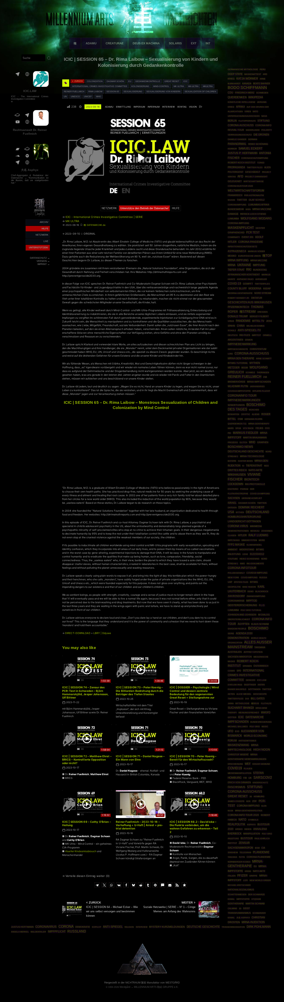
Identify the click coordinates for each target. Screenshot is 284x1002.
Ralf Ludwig (258, 535)
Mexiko (232, 256)
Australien (235, 652)
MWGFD (265, 712)
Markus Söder (256, 251)
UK (250, 778)
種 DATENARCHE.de (94, 225)
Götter (232, 717)
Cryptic (245, 414)
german (252, 139)
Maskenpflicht (241, 227)
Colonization (94, 81)
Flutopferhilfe (247, 121)
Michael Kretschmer (239, 885)
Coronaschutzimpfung (254, 158)
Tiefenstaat (254, 465)
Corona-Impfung (238, 223)
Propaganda (236, 167)
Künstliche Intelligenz (241, 102)
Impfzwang (234, 540)
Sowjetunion (236, 405)
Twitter (242, 200)
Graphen (262, 442)
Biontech (251, 479)
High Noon (261, 749)
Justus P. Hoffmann (242, 153)
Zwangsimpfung (256, 596)
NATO (242, 819)
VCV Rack (248, 428)
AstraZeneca (237, 251)
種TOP (267, 255)
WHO (98, 96)
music (265, 726)
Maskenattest (252, 74)
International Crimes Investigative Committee (99, 86)
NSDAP (267, 288)
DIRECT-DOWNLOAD (77, 633)
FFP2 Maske (236, 544)
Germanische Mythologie (243, 69)
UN (65, 96)
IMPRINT (42, 264)
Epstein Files (241, 582)
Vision (193, 106)
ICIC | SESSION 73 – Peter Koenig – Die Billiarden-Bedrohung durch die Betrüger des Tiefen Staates (139, 691)
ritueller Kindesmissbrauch (80, 851)
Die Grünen (261, 134)
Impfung (259, 265)
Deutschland (257, 512)
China (241, 325)
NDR (248, 801)
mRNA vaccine (258, 260)
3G (250, 797)
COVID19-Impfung (257, 573)
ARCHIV (44, 222)
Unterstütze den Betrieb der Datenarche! (144, 208)
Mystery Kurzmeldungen (167, 927)
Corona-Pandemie (250, 241)
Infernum (154, 106)
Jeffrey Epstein (253, 652)
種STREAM (248, 311)
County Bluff (237, 288)
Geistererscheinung (242, 605)
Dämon (249, 340)
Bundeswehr (236, 209)
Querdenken (237, 97)
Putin (242, 857)
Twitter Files (255, 167)
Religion (129, 927)
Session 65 (112, 91)
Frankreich (235, 195)
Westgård (125, 987)
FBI (245, 778)
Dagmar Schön (115, 81)
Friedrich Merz (244, 92)
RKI (248, 269)
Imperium (139, 106)
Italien (232, 876)
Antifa (261, 685)
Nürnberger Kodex (239, 862)
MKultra (208, 86)
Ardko (239, 829)
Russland (76, 931)
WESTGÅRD (172, 982)
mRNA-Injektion (253, 922)
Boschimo (258, 628)
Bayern (232, 461)
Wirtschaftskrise (253, 181)
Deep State (235, 74)
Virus (231, 321)
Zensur (244, 842)
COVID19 (235, 768)
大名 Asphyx (29, 170)
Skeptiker (250, 685)
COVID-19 (234, 283)
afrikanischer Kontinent (244, 274)
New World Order (260, 880)
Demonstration (238, 638)
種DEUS (255, 703)
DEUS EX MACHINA (146, 43)
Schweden (262, 93)
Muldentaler (38, 932)
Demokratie (82, 927)
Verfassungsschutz (240, 135)
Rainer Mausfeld (237, 689)
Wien (248, 209)
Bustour (247, 838)
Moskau (254, 531)
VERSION (42, 261)
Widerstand (246, 549)
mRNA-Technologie (252, 456)
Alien (267, 167)
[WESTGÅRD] (142, 973)
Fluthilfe (266, 703)
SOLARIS (175, 43)
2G (240, 909)
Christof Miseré (238, 754)
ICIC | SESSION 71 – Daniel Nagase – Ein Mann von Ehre (140, 758)
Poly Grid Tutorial (251, 610)
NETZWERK (42, 235)
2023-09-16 (93, 106)
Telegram (245, 852)
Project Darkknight (256, 176)
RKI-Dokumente (255, 563)
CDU (230, 92)
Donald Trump (238, 316)
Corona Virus (238, 526)
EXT (193, 43)
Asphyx (251, 824)
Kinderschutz (260, 783)
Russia (263, 577)
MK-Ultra (193, 86)
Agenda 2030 (244, 633)
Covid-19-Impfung (260, 493)
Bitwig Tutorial (238, 363)
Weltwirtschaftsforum (246, 190)
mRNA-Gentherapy (258, 424)
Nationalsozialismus (241, 889)
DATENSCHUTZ (38, 258)
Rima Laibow (95, 91)
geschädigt (252, 172)
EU (129, 81)
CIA (263, 848)
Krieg (231, 78)
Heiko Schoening (249, 559)
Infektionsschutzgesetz (242, 246)
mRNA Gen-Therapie (241, 358)
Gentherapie (236, 903)
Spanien (247, 666)
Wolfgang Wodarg (256, 218)
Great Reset (171, 81)
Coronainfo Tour (242, 395)
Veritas (181, 106)
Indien (247, 829)
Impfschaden (238, 721)
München (254, 410)
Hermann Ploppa (253, 419)
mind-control (161, 86)
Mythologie (242, 703)
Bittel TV (258, 320)
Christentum (258, 349)
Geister (260, 228)
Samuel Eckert (250, 148)
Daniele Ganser (237, 139)
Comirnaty (234, 237)
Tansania (259, 647)
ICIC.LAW (29, 91)
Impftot (256, 335)
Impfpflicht (57, 931)
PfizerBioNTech (238, 307)
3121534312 (257, 554)
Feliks (259, 428)
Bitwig (254, 582)
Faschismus (236, 787)
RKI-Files (244, 335)
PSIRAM (244, 489)
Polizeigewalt (236, 573)
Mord (262, 540)
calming (232, 908)
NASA (264, 116)
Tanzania (232, 857)
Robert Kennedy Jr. (238, 298)
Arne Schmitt (264, 358)
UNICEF (88, 96)
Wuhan (231, 200)
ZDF (254, 801)
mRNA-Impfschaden (259, 381)
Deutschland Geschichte (246, 451)
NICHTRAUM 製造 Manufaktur (142, 982)
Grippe (253, 876)
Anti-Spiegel (113, 926)
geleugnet (235, 181)
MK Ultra (179, 86)
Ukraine (244, 265)
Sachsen (234, 498)
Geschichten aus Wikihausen (250, 302)
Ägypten (243, 624)
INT (208, 43)
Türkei (260, 163)
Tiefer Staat (236, 269)
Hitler (242, 535)
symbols (253, 820)
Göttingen (254, 689)
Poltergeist (235, 172)
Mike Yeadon (249, 587)
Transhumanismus (239, 913)
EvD (237, 731)
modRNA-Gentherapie (240, 293)
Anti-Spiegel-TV (249, 330)
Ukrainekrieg (257, 386)
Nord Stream (262, 293)
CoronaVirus (46, 926)
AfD (240, 176)
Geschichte (260, 694)
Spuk (238, 428)
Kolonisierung (140, 86)
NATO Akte (259, 871)
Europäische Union (249, 256)
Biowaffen (233, 414)
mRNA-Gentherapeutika (248, 810)
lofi (245, 880)
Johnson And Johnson (242, 614)
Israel (232, 502)
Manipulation (251, 833)
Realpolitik (236, 824)
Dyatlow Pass (235, 685)
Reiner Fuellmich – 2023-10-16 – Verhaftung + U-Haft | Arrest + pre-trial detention (139, 825)
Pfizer (242, 875)
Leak (245, 554)
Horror (232, 149)
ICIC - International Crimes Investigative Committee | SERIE (104, 217)
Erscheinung (235, 764)
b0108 (244, 367)
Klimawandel (254, 545)
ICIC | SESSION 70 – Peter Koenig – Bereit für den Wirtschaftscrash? (193, 758)
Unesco (75, 96)
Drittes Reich (237, 470)
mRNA (232, 265)
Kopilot (96, 927)
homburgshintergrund (244, 516)
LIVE (45, 241)
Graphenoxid (236, 232)
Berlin (232, 120)
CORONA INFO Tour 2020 (243, 815)
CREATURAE (114, 43)
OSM (240, 419)
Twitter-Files (235, 698)
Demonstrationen (238, 531)
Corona (66, 926)
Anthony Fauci (245, 279)
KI (243, 466)
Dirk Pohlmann (259, 926)
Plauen (248, 768)
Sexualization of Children (200, 91)
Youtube (233, 559)
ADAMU (91, 43)
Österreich (260, 666)
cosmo (231, 671)
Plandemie (261, 852)
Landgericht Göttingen (244, 521)
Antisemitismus (247, 741)
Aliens (255, 414)
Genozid (250, 680)
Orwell (267, 335)
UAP (230, 582)
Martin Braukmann (255, 437)
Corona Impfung (248, 805)
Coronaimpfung (237, 205)
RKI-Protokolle (255, 484)
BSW (257, 848)
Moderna (254, 288)
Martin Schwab (255, 903)
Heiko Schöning (258, 144)
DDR (252, 489)
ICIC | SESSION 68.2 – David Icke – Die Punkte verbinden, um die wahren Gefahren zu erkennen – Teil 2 (194, 827)
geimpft (248, 283)
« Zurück (77, 81)
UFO (230, 731)
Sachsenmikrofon (240, 847)
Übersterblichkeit (239, 619)
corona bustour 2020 (240, 186)
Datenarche (255, 717)
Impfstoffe (243, 899)
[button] (97, 885)
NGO (266, 466)
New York (233, 577)
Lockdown (235, 484)
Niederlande (253, 130)
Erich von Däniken (239, 782)
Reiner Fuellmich (74, 91)
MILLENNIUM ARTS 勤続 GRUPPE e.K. (156, 987)
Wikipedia (255, 97)
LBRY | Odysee (102, 633)
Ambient (233, 549)
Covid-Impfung (249, 577)
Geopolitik (234, 587)
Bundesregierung (261, 722)
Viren (247, 111)
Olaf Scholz (257, 200)
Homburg (259, 796)
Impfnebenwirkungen (244, 400)
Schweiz (250, 372)
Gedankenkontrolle (147, 81)
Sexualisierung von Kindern (163, 91)
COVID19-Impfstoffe (239, 391)
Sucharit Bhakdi (241, 707)
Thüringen (263, 372)
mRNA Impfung (238, 260)
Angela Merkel (20, 932)
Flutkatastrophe (238, 493)
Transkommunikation (233, 927)
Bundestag (260, 270)
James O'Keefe (236, 801)
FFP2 (267, 428)
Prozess (233, 442)
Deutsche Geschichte (203, 926)
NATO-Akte (255, 470)
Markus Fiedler (245, 432)
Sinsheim (233, 852)
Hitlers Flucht (261, 391)
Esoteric (233, 489)
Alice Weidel (243, 694)
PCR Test (253, 232)
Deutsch (233, 335)
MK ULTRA (72, 221)
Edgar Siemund (261, 764)
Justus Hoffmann (22, 927)
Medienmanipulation (239, 773)
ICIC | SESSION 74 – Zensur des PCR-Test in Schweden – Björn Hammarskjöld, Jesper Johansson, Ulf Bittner (85, 692)
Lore (230, 354)
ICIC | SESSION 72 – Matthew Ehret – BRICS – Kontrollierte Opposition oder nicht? (87, 760)
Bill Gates (258, 698)
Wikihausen (237, 474)
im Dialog (264, 614)
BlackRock (261, 591)
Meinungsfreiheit (248, 712)
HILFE (45, 228)
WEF (248, 763)
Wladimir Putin (238, 386)
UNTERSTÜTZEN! (38, 247)
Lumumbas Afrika (258, 204)
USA (231, 512)
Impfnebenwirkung (242, 344)
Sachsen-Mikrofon (240, 656)
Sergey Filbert (259, 316)
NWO (242, 563)
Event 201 (247, 237)
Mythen (240, 512)
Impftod (251, 600)
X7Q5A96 (256, 899)
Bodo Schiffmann (247, 87)
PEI (229, 433)
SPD (239, 670)
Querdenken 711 (237, 424)
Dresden (262, 312)
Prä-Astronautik (254, 195)
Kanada (246, 83)
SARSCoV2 (262, 777)
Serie (231, 633)
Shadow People (237, 629)
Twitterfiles (262, 284)
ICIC (185, 81)
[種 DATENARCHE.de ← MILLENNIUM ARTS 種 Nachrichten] (39, 217)
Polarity (266, 130)
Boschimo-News (240, 446)
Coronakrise (236, 600)
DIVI (247, 699)
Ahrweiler (261, 279)
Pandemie (243, 320)
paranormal (237, 143)
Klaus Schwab (260, 624)
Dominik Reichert (251, 507)
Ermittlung (123, 106)
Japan (231, 703)
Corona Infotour (242, 567)
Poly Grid (254, 726)
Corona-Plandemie (258, 857)
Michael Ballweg (238, 726)
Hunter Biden (245, 461)
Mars (231, 428)
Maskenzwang (238, 745)
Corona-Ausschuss (252, 353)
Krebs (248, 871)
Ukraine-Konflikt (252, 498)
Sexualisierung (132, 91)
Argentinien (235, 339)
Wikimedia (256, 526)
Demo (250, 591)
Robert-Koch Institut (242, 162)
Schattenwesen (237, 894)
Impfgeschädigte (238, 349)
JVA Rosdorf (236, 596)
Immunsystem (249, 540)
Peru (262, 69)
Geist (246, 908)
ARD (265, 74)
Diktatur (256, 298)
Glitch (243, 442)
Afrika (240, 106)
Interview (168, 106)
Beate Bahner (261, 83)
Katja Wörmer (247, 78)
